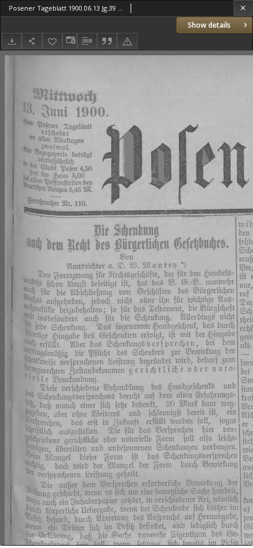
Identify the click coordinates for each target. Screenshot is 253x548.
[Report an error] (127, 41)
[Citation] (107, 41)
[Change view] (69, 41)
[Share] (32, 41)
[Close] (243, 8)
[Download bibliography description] (87, 41)
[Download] (12, 41)
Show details (209, 25)
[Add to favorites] (52, 41)
